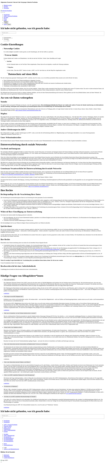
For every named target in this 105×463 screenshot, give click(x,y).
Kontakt (6, 431)
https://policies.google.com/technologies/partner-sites (28, 110)
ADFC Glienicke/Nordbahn (10, 16)
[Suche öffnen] (2, 12)
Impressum (6, 455)
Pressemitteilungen (8, 445)
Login (5, 20)
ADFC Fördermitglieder (9, 430)
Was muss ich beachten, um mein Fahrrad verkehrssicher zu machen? (20, 313)
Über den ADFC (8, 426)
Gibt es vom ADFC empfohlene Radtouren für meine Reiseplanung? (19, 375)
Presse (5, 18)
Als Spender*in (7, 437)
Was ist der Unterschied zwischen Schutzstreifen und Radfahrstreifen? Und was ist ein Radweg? (25, 344)
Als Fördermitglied (8, 439)
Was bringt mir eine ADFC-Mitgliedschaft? (13, 296)
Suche (5, 24)
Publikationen (7, 428)
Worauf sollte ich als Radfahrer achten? (13, 327)
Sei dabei (6, 17)
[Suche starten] (2, 34)
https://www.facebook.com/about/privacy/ (38, 186)
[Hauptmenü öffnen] (4, 12)
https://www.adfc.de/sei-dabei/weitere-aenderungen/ (47, 249)
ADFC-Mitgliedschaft (9, 435)
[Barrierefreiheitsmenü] (1, 12)
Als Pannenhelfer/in (8, 441)
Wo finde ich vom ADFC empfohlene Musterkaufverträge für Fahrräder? (20, 396)
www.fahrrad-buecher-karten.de (73, 393)
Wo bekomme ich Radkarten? (10, 386)
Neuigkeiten (7, 14)
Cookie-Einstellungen (9, 457)
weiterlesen (6, 293)
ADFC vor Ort (7, 427)
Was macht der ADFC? (9, 279)
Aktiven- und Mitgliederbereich (11, 449)
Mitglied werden (8, 5)
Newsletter (6, 8)
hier (80, 118)
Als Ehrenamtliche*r (9, 438)
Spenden (6, 6)
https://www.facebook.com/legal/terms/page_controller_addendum (18, 174)
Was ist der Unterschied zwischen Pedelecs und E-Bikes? (17, 362)
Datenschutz (7, 456)
